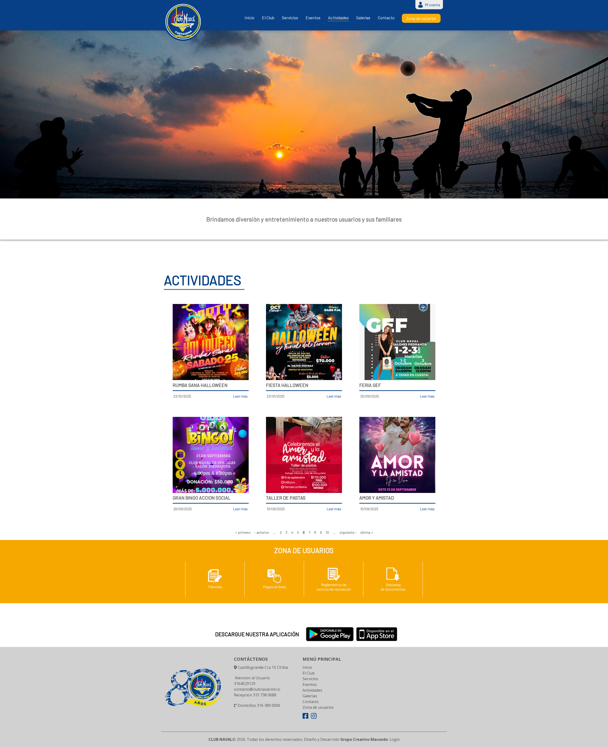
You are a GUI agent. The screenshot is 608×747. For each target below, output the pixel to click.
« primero (243, 532)
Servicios (290, 17)
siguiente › (348, 532)
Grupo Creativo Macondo (364, 739)
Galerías (363, 17)
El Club (268, 17)
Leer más (240, 396)
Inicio (249, 17)
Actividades (338, 17)
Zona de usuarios (421, 18)
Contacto (386, 17)
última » (366, 532)
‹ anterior (261, 532)
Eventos (313, 17)
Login (395, 739)
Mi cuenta (432, 4)
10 (327, 532)
